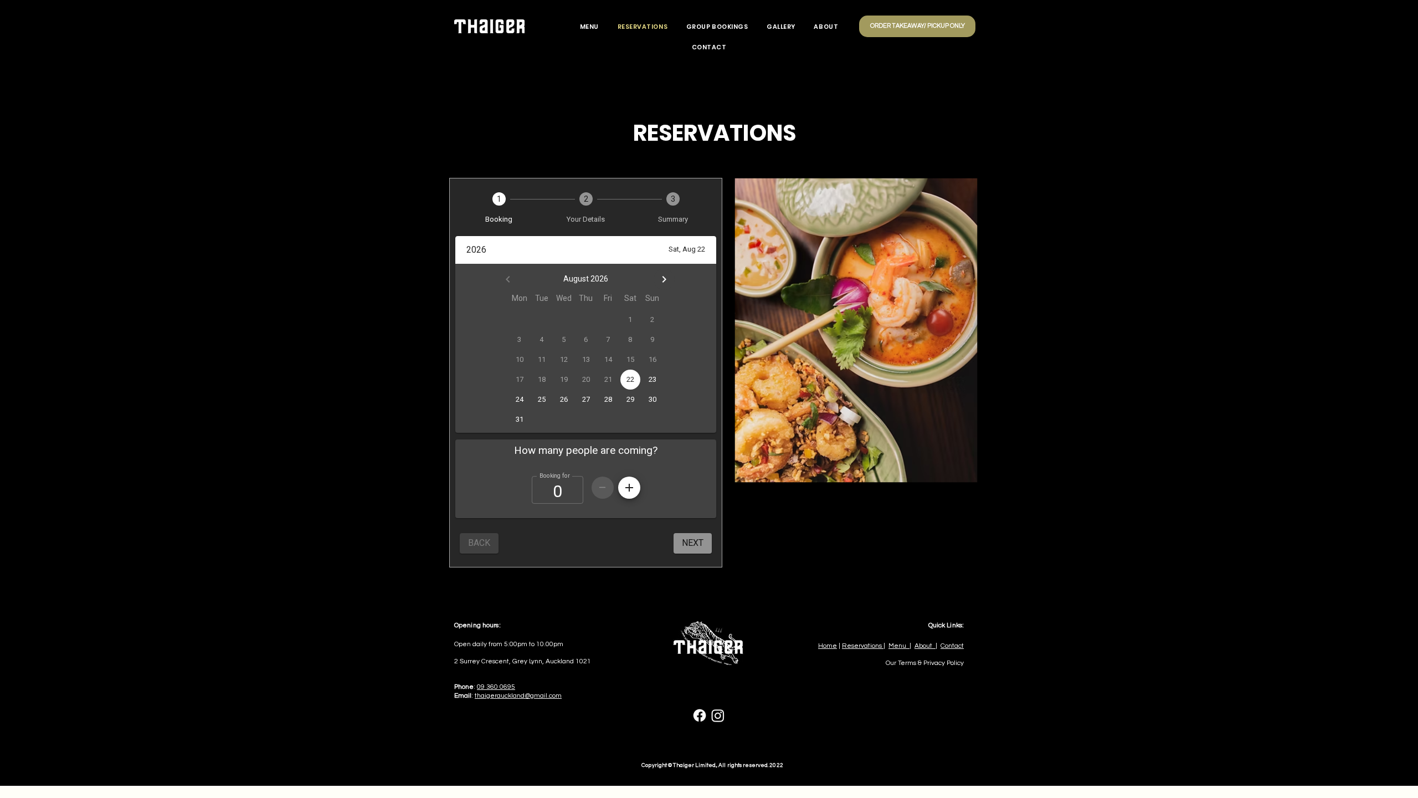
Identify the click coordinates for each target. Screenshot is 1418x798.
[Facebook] (699, 715)
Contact (952, 645)
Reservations (862, 645)
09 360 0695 (496, 686)
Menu (899, 645)
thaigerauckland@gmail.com (518, 695)
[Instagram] (718, 715)
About (925, 645)
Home (827, 645)
